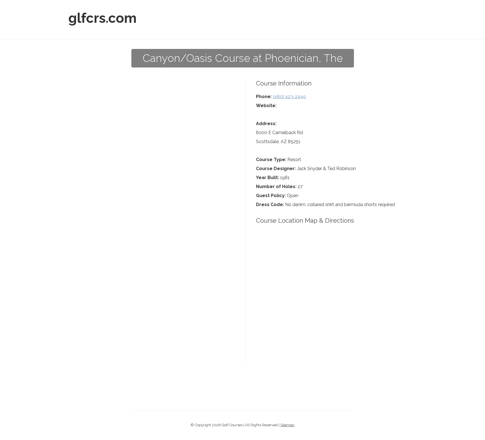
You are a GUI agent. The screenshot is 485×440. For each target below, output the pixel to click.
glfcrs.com (102, 18)
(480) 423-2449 (289, 96)
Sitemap (287, 425)
